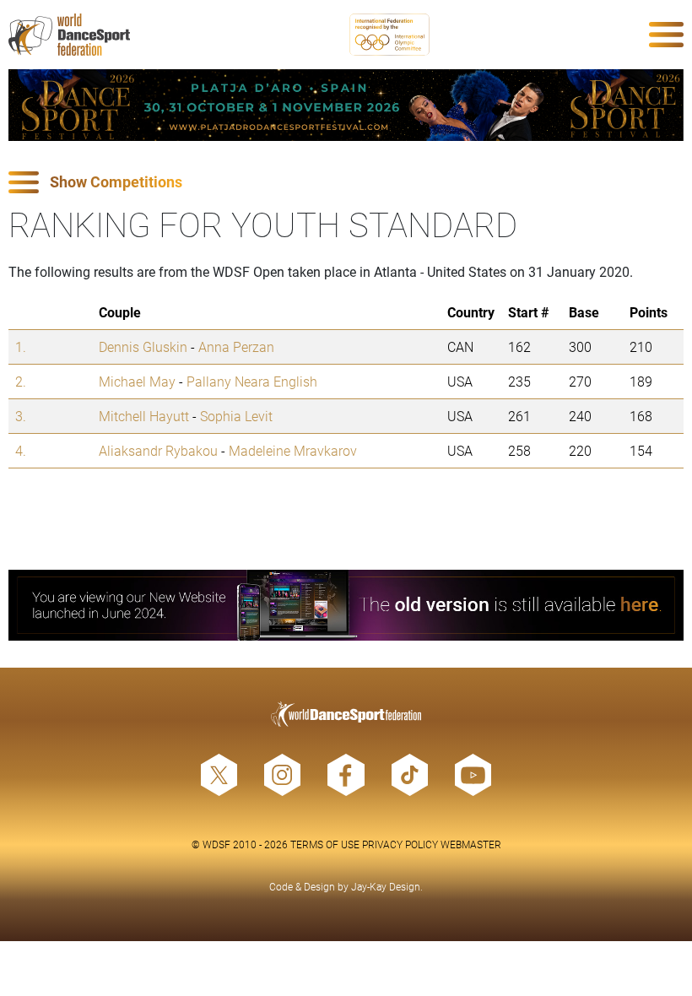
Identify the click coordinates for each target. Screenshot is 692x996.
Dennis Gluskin (143, 346)
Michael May (137, 381)
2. (20, 381)
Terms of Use (325, 844)
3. (20, 416)
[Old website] (346, 605)
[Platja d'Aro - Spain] (346, 105)
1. (20, 346)
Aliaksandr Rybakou (158, 450)
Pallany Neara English (252, 381)
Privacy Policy (400, 844)
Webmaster (471, 844)
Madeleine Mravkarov (293, 450)
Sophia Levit (236, 416)
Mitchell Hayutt (144, 416)
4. (20, 450)
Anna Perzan (236, 346)
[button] (346, 182)
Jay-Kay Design (385, 886)
